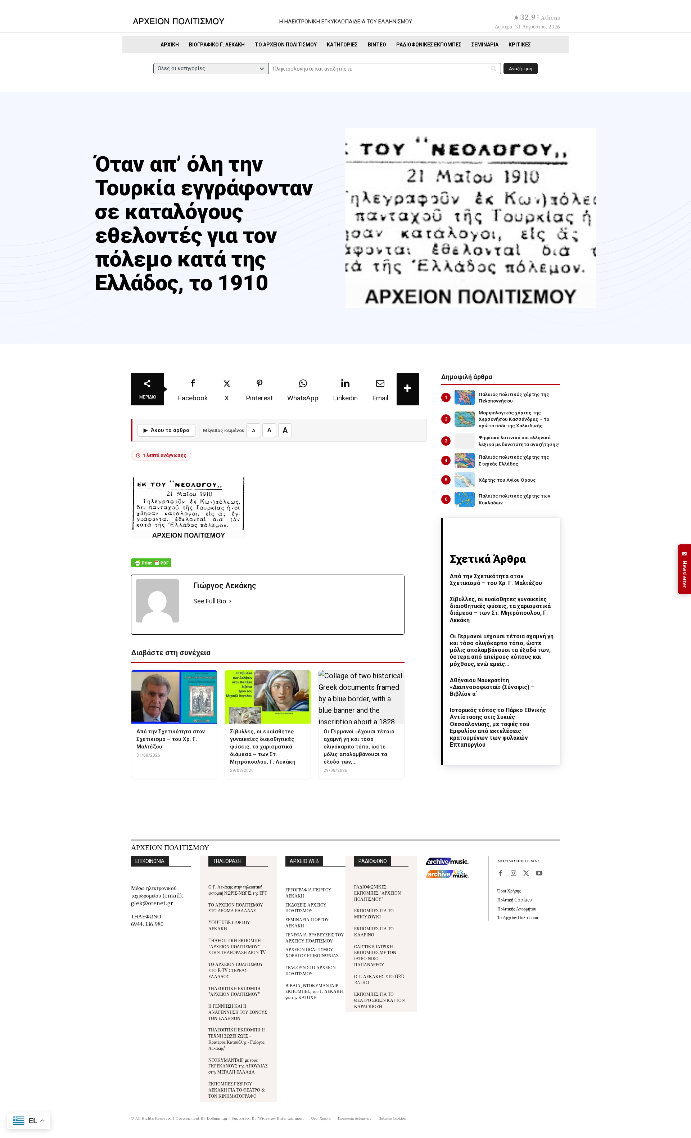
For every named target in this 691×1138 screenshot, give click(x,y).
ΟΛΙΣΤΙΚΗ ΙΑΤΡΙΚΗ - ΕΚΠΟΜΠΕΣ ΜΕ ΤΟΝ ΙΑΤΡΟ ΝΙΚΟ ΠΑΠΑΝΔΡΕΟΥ (375, 955)
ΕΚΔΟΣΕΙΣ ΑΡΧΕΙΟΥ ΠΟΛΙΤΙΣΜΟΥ (305, 907)
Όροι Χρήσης (509, 890)
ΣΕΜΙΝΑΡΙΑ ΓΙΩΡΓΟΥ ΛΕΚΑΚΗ (307, 922)
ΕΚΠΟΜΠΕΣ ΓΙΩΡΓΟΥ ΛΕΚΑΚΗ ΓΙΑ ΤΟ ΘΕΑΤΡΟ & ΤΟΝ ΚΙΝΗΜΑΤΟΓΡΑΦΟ (236, 1089)
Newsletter (684, 569)
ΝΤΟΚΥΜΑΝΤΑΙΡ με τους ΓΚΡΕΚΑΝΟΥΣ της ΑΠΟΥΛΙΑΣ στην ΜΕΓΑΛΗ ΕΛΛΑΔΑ (238, 1066)
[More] (408, 389)
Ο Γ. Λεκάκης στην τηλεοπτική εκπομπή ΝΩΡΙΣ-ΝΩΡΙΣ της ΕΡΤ (237, 889)
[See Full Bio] (230, 601)
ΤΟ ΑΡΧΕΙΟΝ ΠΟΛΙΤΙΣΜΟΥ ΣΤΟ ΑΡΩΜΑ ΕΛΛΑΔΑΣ (235, 907)
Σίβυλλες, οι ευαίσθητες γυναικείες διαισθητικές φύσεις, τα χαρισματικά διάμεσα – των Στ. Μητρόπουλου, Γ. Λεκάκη (500, 610)
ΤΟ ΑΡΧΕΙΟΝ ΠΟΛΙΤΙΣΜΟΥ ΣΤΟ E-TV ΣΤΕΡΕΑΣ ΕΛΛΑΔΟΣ (235, 970)
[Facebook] (500, 873)
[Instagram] (513, 873)
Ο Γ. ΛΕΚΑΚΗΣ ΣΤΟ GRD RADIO (379, 979)
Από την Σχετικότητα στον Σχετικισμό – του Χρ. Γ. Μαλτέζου (496, 579)
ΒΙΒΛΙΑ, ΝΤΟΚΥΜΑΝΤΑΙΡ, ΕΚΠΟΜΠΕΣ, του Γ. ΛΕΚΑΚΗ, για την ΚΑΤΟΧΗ (314, 991)
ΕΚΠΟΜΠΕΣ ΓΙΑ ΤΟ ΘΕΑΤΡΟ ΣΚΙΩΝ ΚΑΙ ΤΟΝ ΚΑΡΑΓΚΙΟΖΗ (379, 1000)
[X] (526, 873)
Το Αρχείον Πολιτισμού (517, 917)
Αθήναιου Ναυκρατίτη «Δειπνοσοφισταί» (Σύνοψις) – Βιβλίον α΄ (492, 687)
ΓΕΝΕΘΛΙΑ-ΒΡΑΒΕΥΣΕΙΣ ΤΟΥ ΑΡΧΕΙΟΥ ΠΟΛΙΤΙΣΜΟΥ (314, 937)
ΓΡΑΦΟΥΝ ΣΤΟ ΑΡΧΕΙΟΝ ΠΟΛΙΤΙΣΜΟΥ (310, 970)
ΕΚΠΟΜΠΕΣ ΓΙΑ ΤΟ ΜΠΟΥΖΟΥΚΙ (374, 913)
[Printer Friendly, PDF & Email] (151, 566)
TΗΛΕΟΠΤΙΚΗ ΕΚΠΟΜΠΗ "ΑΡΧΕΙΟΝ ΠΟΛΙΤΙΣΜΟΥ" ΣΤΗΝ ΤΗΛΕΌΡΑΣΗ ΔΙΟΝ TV (237, 946)
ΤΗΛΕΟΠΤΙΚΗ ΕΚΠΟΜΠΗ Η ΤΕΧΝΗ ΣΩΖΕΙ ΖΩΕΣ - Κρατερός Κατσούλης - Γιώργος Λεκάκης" (236, 1038)
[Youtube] (539, 873)
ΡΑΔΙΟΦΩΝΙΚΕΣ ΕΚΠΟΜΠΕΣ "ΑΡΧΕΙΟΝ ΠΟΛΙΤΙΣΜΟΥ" (377, 892)
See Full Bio (209, 601)
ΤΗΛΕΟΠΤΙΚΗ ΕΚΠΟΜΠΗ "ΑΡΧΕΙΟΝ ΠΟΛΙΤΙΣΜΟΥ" (234, 991)
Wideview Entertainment (281, 1118)
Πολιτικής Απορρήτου (516, 908)
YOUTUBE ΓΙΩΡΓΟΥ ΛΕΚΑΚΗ (229, 925)
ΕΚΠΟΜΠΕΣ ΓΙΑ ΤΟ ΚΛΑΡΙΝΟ (374, 931)
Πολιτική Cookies (514, 899)
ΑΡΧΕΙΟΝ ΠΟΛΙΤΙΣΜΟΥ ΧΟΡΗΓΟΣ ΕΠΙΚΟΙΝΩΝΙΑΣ (312, 952)
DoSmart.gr (217, 1118)
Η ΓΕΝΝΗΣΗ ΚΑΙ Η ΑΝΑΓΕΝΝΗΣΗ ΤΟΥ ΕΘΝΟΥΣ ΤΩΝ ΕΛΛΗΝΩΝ (237, 1012)
